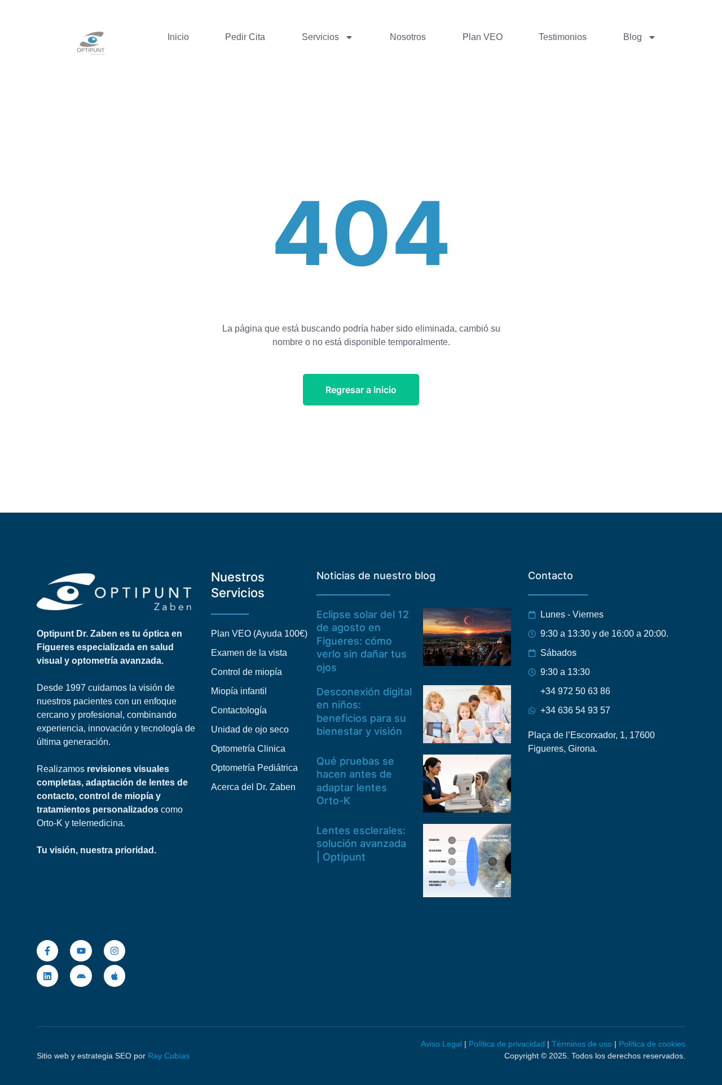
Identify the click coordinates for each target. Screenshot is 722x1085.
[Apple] (114, 975)
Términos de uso (582, 1043)
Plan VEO (483, 37)
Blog (632, 37)
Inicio (178, 37)
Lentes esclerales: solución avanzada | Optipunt (361, 843)
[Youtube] (80, 950)
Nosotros (408, 37)
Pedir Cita (245, 37)
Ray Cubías (169, 1055)
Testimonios (563, 37)
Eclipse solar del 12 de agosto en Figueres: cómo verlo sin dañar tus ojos (362, 640)
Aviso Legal (441, 1043)
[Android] (80, 975)
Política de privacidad (507, 1043)
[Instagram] (114, 950)
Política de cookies (652, 1043)
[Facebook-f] (47, 950)
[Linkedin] (47, 975)
